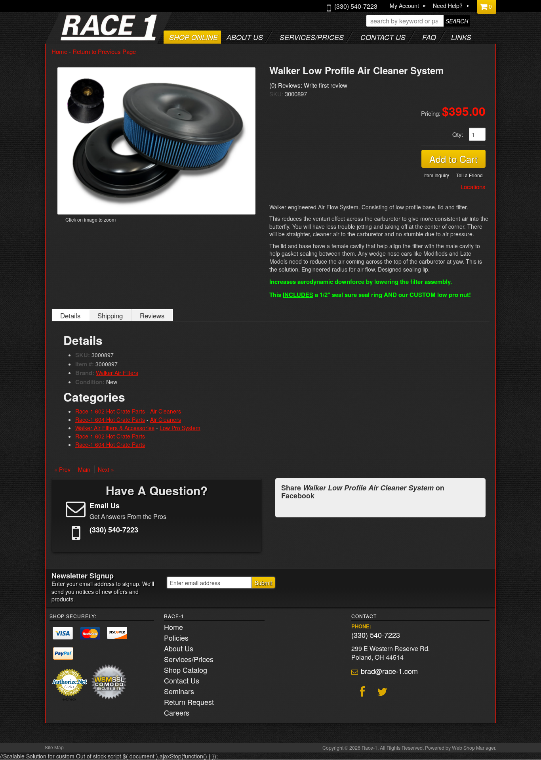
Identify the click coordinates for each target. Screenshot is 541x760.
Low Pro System (180, 428)
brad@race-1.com (389, 671)
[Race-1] (93, 38)
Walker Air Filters (117, 373)
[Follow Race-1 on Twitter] (381, 692)
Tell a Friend (469, 175)
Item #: (85, 364)
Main (84, 469)
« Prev (62, 469)
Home (59, 51)
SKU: (277, 94)
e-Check (69, 699)
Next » (106, 469)
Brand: (84, 372)
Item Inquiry (436, 175)
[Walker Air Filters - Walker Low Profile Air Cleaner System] (156, 141)
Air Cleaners (165, 411)
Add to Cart (453, 159)
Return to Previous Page (104, 51)
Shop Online (193, 37)
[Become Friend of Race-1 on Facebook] (361, 692)
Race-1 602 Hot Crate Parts (110, 411)
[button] (418, 21)
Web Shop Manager (473, 747)
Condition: (90, 381)
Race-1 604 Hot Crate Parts (110, 419)
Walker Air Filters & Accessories (114, 428)
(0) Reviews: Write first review (308, 85)
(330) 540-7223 (375, 635)
